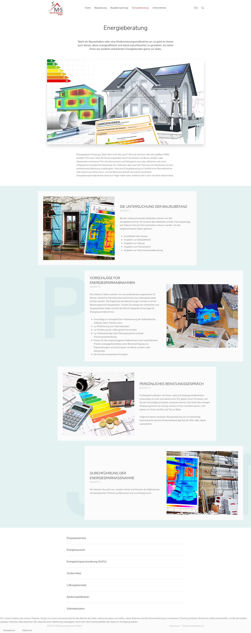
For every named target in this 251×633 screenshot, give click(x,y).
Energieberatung (140, 7)
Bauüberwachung (119, 7)
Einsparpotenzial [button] (76, 538)
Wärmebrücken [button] (76, 608)
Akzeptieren (9, 630)
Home (88, 7)
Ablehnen (27, 630)
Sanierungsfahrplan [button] (78, 597)
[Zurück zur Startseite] (55, 8)
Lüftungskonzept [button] (76, 585)
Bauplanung (101, 7)
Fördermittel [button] (74, 573)
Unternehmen (159, 7)
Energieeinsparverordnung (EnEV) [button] (86, 561)
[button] (202, 7)
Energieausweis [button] (76, 550)
